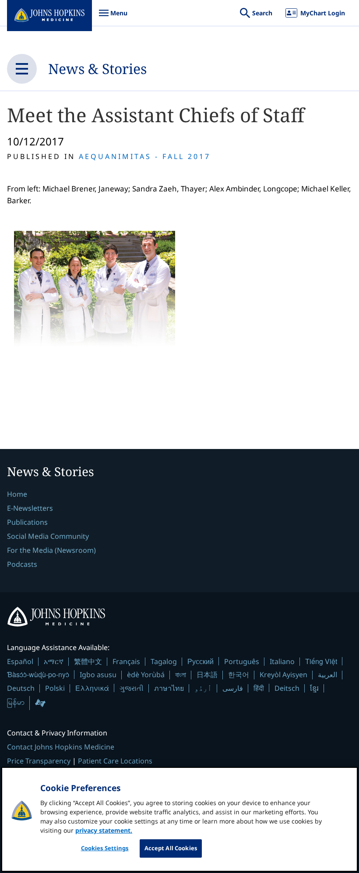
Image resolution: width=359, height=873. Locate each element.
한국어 (238, 674)
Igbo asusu (98, 674)
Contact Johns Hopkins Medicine (60, 747)
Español (20, 661)
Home (17, 494)
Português (241, 661)
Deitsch (287, 688)
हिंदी (258, 688)
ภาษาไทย (169, 688)
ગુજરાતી (132, 688)
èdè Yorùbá (146, 674)
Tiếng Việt (321, 661)
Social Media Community (48, 536)
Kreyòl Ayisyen (283, 674)
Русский (200, 661)
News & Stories (97, 68)
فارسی (232, 688)
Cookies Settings (105, 848)
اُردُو (203, 688)
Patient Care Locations (115, 761)
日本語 (207, 674)
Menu (113, 17)
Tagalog (164, 661)
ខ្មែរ (314, 688)
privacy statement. (103, 830)
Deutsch (21, 688)
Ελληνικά (92, 688)
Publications (27, 522)
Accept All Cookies (170, 848)
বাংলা (180, 674)
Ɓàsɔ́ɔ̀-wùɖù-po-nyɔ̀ (38, 674)
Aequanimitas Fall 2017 (145, 156)
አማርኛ (53, 661)
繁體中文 (88, 661)
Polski (55, 688)
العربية (327, 674)
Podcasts (22, 564)
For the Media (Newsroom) (51, 550)
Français (126, 661)
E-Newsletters (30, 508)
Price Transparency (38, 761)
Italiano (282, 661)
